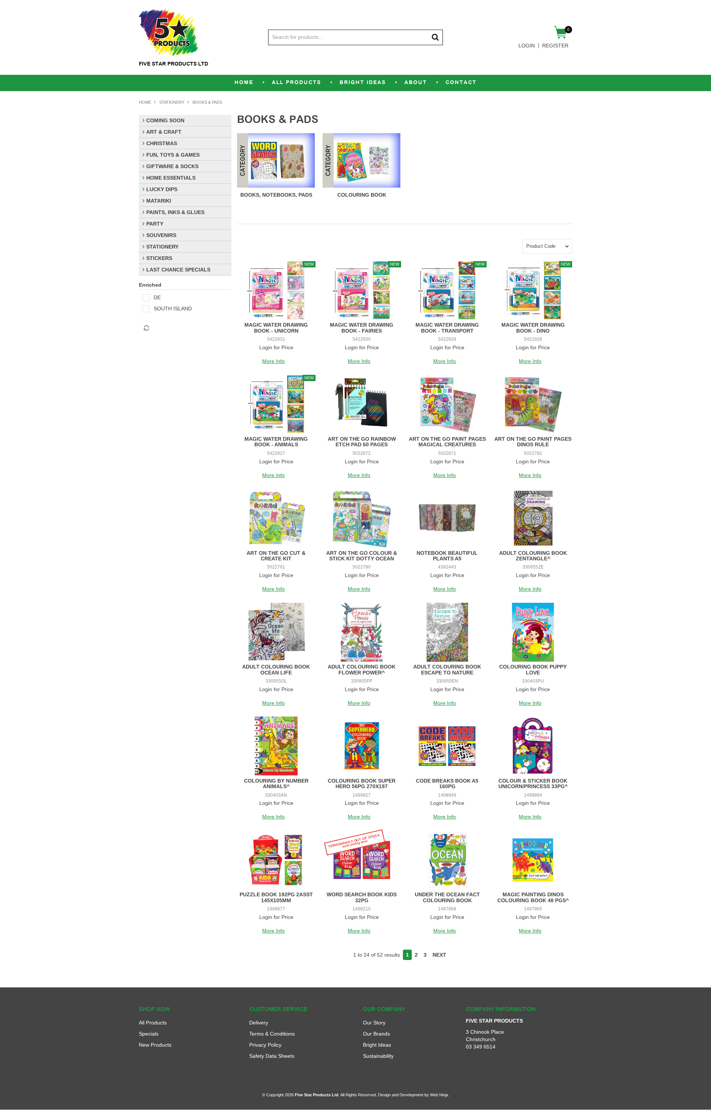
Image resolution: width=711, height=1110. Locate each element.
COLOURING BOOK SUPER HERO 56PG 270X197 (361, 783)
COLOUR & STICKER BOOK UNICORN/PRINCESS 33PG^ (533, 783)
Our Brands (376, 1034)
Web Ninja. (439, 1095)
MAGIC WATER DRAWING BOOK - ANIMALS (276, 441)
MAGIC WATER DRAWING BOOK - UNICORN (276, 327)
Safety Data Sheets (271, 1056)
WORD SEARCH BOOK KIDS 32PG (362, 897)
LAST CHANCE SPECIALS (178, 270)
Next (439, 955)
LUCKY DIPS (161, 189)
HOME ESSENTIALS (171, 178)
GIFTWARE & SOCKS (172, 166)
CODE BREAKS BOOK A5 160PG (447, 783)
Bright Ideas (363, 83)
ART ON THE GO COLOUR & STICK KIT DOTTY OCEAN (361, 555)
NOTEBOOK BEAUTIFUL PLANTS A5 (447, 555)
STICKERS (159, 258)
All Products (296, 83)
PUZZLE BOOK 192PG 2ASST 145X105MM (276, 897)
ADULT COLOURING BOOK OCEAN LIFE (276, 669)
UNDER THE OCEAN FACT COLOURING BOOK (447, 897)
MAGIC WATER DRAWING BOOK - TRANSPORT (447, 327)
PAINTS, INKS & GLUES (175, 212)
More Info (273, 361)
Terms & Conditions (272, 1034)
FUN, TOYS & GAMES (173, 155)
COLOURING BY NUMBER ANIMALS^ (276, 783)
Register (555, 45)
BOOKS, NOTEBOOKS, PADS (276, 195)
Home (243, 83)
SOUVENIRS (161, 235)
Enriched (150, 285)
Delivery (258, 1023)
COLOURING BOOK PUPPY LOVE (533, 669)
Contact (461, 83)
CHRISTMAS (161, 143)
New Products (155, 1045)
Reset (146, 328)
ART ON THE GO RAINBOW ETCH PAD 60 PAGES (362, 441)
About (415, 83)
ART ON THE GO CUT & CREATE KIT (276, 555)
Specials (148, 1034)
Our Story (374, 1023)
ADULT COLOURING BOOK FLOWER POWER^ (361, 669)
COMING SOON (165, 120)
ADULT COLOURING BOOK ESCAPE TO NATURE (447, 669)
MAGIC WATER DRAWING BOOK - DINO (533, 327)
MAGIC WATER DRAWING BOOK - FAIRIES (361, 327)
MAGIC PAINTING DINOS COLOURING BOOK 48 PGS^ (533, 897)
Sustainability (378, 1056)
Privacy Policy (265, 1045)
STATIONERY (171, 102)
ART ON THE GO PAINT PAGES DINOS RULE (532, 441)
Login (526, 45)
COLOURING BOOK (361, 195)
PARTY (154, 224)
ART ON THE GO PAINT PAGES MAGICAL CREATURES (447, 441)
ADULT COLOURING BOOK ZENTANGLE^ (533, 555)
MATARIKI (158, 201)
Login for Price (276, 347)
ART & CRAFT (163, 132)
